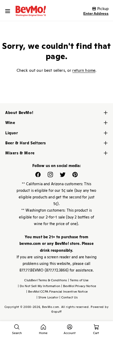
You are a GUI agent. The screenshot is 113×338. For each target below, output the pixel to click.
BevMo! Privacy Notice (78, 286)
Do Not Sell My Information (39, 286)
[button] (8, 11)
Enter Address (96, 13)
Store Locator (47, 297)
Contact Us (68, 297)
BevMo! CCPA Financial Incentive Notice (57, 291)
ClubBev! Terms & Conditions (45, 280)
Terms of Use (78, 280)
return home (83, 70)
